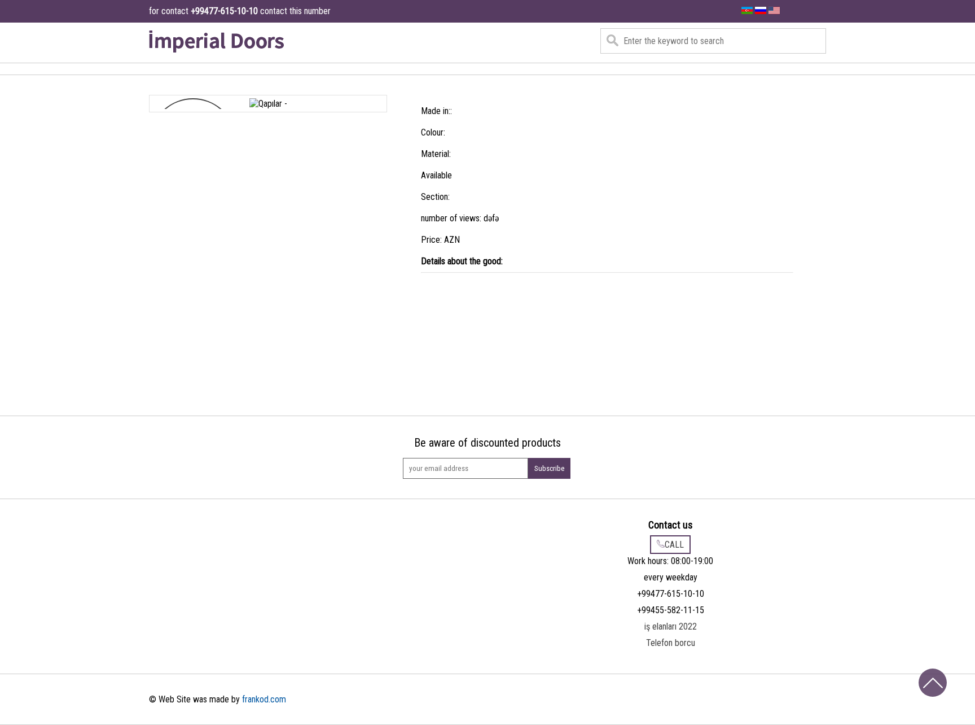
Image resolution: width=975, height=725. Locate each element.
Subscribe (549, 468)
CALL (674, 544)
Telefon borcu (670, 642)
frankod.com (264, 699)
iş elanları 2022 (670, 626)
